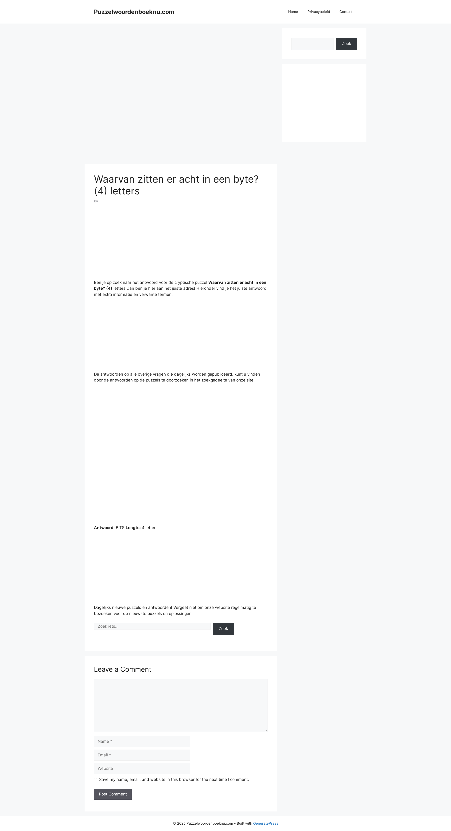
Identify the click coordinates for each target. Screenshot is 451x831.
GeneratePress (265, 823)
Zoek (223, 628)
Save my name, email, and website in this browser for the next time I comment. (174, 779)
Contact (345, 11)
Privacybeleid (318, 11)
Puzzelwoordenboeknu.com (134, 11)
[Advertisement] (181, 61)
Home (293, 11)
